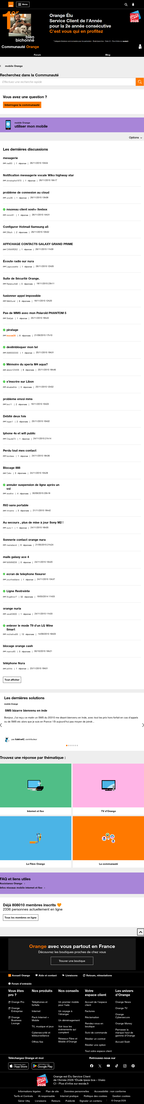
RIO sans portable (15, 505)
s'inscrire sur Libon (20, 381)
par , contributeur (24, 739)
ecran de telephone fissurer (26, 574)
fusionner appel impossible (22, 296)
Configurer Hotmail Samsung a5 (25, 227)
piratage (12, 330)
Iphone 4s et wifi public (19, 433)
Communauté (20, 46)
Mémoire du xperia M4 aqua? (27, 364)
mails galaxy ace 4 (16, 557)
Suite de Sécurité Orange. (21, 278)
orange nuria (12, 608)
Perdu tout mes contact (19, 450)
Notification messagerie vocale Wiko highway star (38, 175)
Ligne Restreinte (18, 591)
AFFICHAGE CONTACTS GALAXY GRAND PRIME (38, 244)
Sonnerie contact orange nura (24, 540)
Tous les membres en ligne (21, 917)
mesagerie (10, 158)
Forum (37, 54)
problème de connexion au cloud (26, 192)
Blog (107, 54)
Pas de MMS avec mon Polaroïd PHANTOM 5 (34, 313)
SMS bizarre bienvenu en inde (26, 710)
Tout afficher (12, 679)
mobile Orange (14, 66)
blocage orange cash (18, 646)
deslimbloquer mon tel (22, 347)
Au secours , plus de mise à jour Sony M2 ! (33, 522)
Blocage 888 (11, 468)
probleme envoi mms (17, 399)
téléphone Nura (14, 663)
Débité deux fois (14, 416)
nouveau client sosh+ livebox (26, 209)
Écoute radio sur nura (18, 261)
